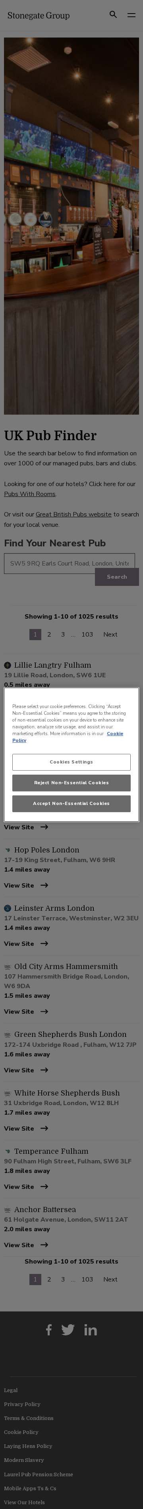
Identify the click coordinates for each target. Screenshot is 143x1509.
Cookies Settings (71, 762)
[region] (71, 754)
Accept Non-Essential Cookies (71, 803)
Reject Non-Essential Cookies (71, 782)
